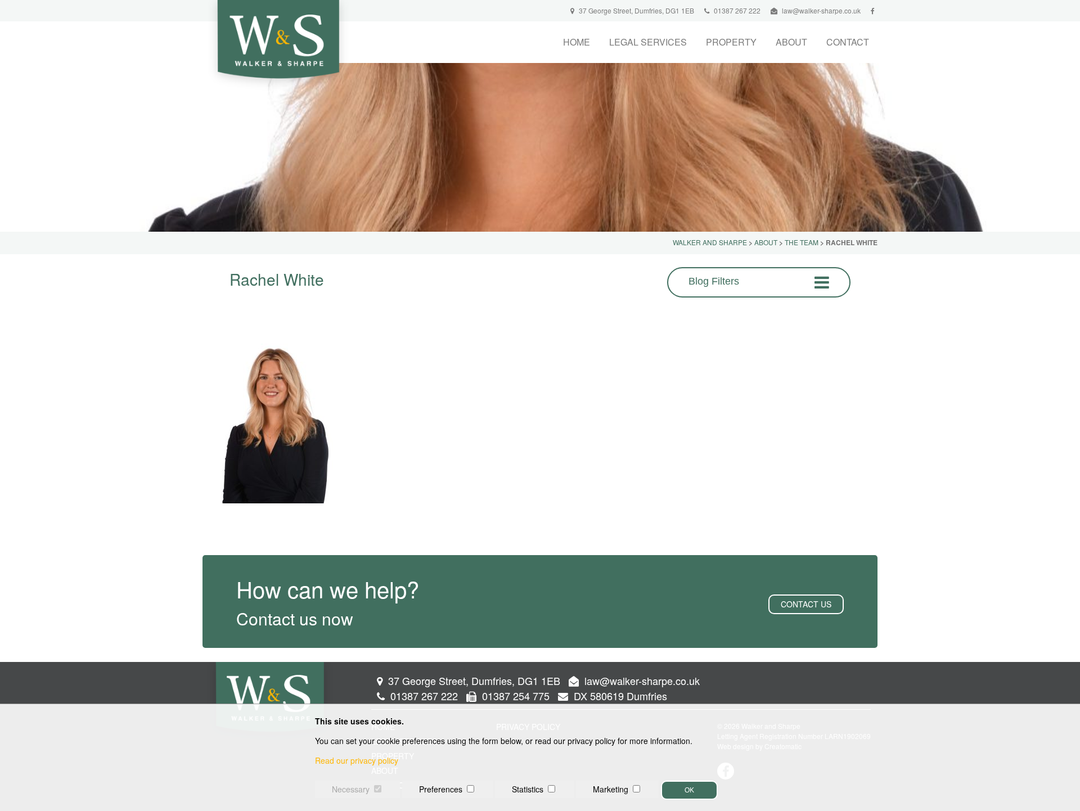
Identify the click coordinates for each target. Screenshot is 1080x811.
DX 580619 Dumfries (619, 695)
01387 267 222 (736, 10)
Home (576, 41)
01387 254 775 (514, 695)
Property (731, 41)
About (791, 41)
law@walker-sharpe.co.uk (821, 10)
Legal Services (648, 41)
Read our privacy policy (356, 760)
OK (689, 790)
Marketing (610, 789)
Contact (847, 41)
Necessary (351, 789)
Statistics (527, 789)
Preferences (440, 789)
